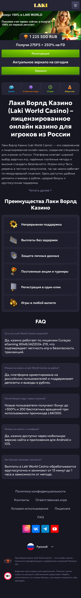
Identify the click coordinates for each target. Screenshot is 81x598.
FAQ (40, 517)
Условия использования (29, 508)
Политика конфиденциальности (40, 491)
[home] (40, 5)
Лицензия (62, 508)
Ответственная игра (51, 500)
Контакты (21, 500)
